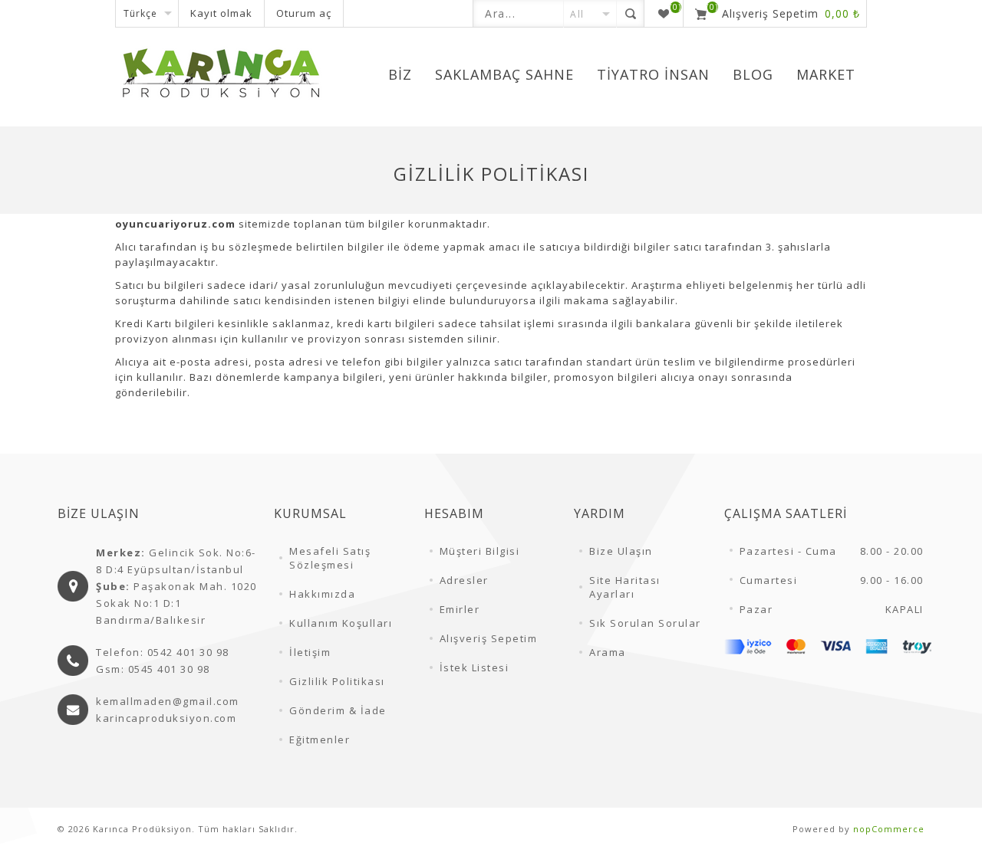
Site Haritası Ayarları (625, 587)
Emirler (460, 609)
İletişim (310, 652)
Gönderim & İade (338, 710)
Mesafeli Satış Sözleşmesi (330, 558)
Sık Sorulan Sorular (645, 623)
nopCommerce (888, 829)
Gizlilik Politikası (337, 681)
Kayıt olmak (221, 13)
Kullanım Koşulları (340, 623)
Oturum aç (303, 13)
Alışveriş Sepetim (489, 638)
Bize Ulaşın (621, 551)
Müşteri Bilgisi (480, 551)
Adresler (464, 580)
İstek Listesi (474, 667)
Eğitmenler (319, 739)
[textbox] (518, 13)
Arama (607, 652)
